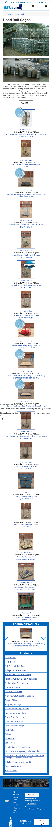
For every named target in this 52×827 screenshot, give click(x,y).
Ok (3, 419)
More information (26, 423)
